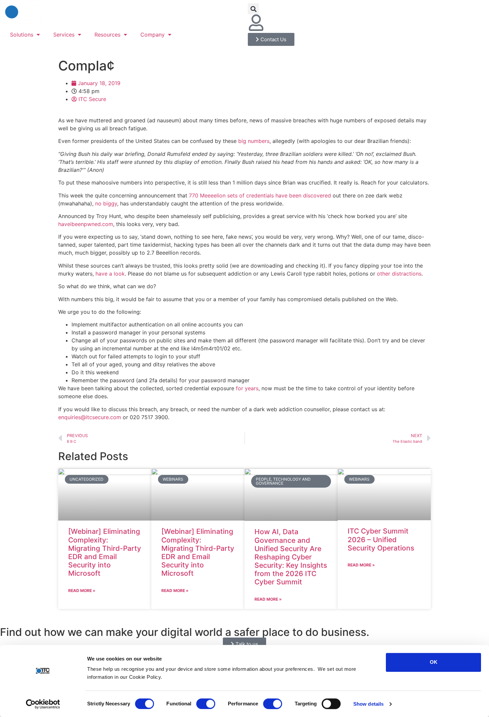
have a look (110, 273)
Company (152, 34)
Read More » (81, 590)
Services (64, 34)
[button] (253, 8)
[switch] (205, 703)
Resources (107, 34)
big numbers (253, 141)
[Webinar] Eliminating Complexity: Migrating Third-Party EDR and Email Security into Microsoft (104, 552)
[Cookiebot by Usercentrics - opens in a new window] (43, 704)
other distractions (399, 273)
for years (247, 388)
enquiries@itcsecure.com (89, 417)
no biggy (106, 203)
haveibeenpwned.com (85, 224)
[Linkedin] (274, 22)
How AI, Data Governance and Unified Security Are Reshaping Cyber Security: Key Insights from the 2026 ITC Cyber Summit (290, 557)
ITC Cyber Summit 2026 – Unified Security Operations (381, 539)
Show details (368, 704)
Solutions (21, 34)
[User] (256, 22)
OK (433, 662)
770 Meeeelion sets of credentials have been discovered (260, 195)
